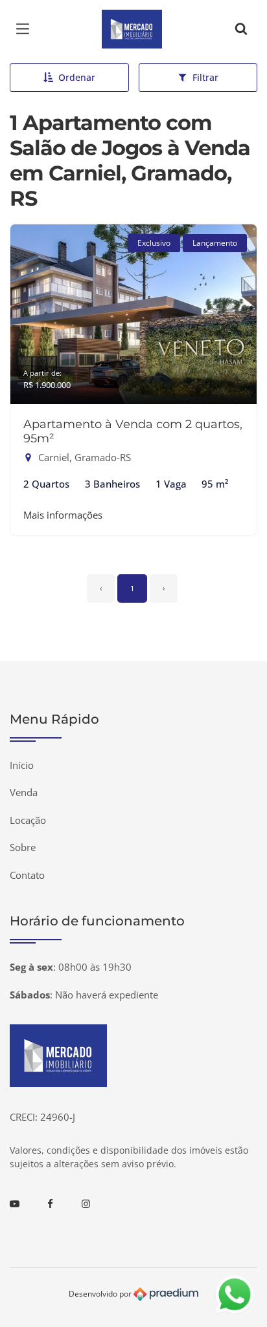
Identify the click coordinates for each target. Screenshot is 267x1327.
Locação (28, 820)
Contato (27, 874)
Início (22, 765)
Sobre (23, 847)
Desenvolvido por (101, 1293)
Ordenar (76, 77)
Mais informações (62, 514)
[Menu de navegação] (26, 29)
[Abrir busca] (241, 29)
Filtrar (205, 77)
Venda (24, 792)
